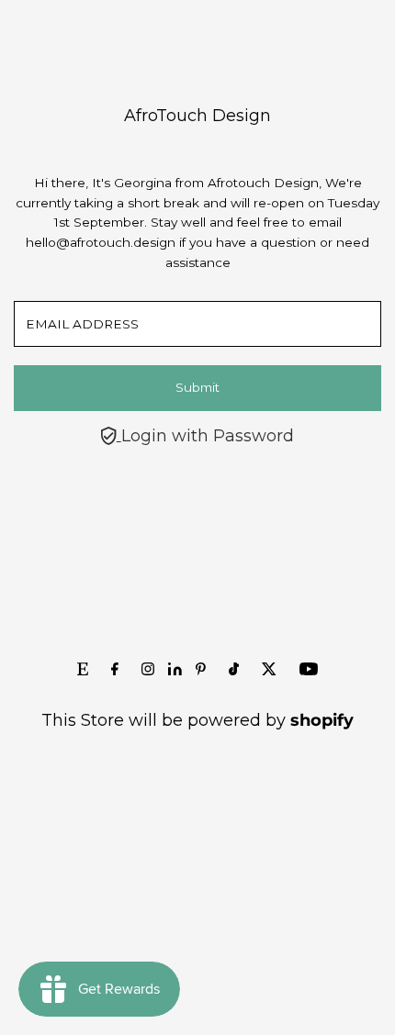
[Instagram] (148, 670)
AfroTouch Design (197, 116)
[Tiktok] (233, 670)
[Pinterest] (200, 670)
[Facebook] (115, 670)
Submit (197, 387)
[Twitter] (269, 670)
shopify (322, 720)
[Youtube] (308, 670)
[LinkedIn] (177, 670)
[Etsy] (83, 670)
